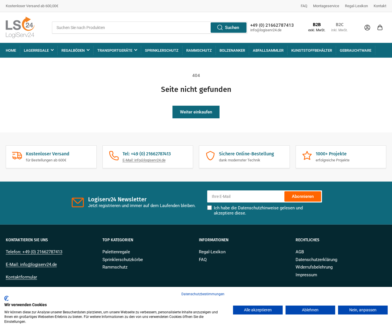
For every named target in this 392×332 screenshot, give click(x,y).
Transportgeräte (114, 50)
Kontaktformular (21, 277)
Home (11, 50)
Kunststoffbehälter (311, 50)
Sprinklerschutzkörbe (122, 259)
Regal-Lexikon (356, 6)
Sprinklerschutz (161, 50)
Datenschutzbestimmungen (202, 294)
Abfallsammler (268, 50)
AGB (300, 251)
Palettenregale (116, 251)
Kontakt (380, 6)
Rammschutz (199, 50)
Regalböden (73, 50)
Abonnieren (303, 196)
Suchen (232, 27)
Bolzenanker (232, 50)
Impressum (306, 274)
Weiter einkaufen (196, 112)
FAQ (304, 6)
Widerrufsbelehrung (314, 267)
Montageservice (326, 6)
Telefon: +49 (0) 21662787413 (34, 251)
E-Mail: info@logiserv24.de (144, 160)
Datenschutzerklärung (316, 259)
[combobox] (150, 28)
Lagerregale (36, 50)
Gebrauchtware (355, 50)
